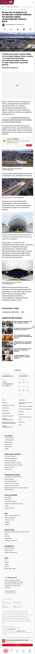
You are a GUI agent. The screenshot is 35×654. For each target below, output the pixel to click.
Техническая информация (25, 409)
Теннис (6, 564)
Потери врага (8, 469)
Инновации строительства (12, 6)
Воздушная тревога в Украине (13, 462)
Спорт (6, 558)
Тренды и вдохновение (11, 552)
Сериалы (7, 524)
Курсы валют (8, 499)
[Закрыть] (32, 640)
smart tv (7, 606)
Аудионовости (8, 446)
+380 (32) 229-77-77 (11, 629)
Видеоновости (8, 444)
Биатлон (7, 566)
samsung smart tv (18, 606)
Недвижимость (9, 546)
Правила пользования (7, 416)
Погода (6, 448)
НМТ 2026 (7, 536)
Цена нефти (8, 497)
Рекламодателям (6, 413)
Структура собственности (25, 417)
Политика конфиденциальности (7, 419)
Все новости (8, 435)
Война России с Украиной (13, 454)
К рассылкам (10, 591)
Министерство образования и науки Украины (17, 531)
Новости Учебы (9, 529)
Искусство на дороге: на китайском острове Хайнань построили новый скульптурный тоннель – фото (26, 6)
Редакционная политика (8, 405)
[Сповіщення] (33, 2)
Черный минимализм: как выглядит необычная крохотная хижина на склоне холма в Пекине (17, 120)
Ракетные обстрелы (10, 456)
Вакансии (21, 414)
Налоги (7, 506)
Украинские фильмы (10, 517)
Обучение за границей (11, 540)
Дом (3, 6)
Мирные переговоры (10, 460)
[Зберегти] (30, 29)
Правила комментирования (25, 406)
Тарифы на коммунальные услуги (14, 503)
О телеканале (5, 408)
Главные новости (9, 437)
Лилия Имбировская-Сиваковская (15, 24)
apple (18, 602)
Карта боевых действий (11, 458)
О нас (3, 400)
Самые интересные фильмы (12, 515)
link (19, 382)
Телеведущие (5, 410)
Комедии (7, 522)
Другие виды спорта (10, 568)
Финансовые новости (10, 501)
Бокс (6, 560)
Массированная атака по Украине (14, 465)
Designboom (14, 68)
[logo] (11, 2)
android (7, 602)
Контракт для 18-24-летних (12, 483)
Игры (20, 425)
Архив (20, 419)
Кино (6, 513)
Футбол (7, 562)
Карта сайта (22, 422)
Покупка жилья (9, 550)
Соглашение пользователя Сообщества (25, 403)
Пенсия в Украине (9, 508)
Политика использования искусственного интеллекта (9, 423)
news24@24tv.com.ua (7, 376)
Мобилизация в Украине (12, 475)
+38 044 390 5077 (23, 376)
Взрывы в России (9, 467)
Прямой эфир (8, 442)
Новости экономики (11, 495)
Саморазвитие (8, 538)
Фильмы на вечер (9, 520)
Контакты (21, 411)
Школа (6, 534)
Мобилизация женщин (11, 481)
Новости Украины (9, 440)
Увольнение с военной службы (13, 477)
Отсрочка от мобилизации (12, 485)
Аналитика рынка (9, 548)
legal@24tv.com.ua (21, 631)
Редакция (4, 402)
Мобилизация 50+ (9, 479)
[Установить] (17, 643)
